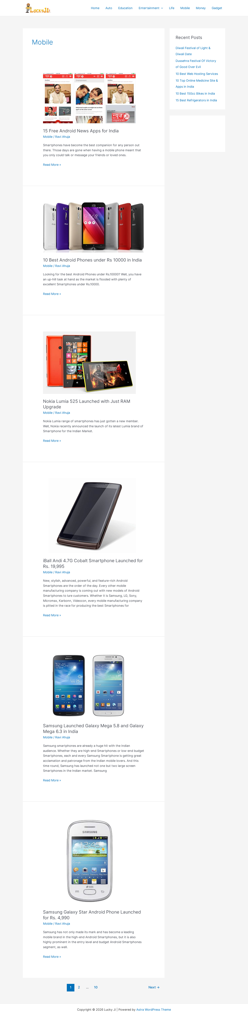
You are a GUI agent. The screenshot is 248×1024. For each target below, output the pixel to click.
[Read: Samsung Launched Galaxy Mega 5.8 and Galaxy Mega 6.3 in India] (89, 685)
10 (96, 987)
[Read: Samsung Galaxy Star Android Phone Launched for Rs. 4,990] (89, 861)
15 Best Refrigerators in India (196, 100)
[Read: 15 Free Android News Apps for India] (89, 98)
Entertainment (149, 8)
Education (125, 8)
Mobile (185, 8)
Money (201, 8)
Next (154, 987)
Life (171, 8)
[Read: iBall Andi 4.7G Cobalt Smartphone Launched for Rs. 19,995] (89, 515)
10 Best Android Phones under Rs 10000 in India (92, 260)
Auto (108, 8)
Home (95, 8)
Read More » (52, 165)
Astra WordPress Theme (153, 1009)
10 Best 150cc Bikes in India (195, 93)
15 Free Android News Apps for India (81, 130)
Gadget (217, 8)
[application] (161, 8)
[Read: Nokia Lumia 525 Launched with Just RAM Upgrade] (89, 362)
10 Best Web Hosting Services (197, 74)
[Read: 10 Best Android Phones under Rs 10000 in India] (93, 227)
